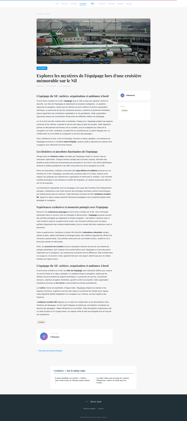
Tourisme (111, 4)
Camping (73, 4)
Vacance (120, 4)
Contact (101, 408)
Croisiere (83, 4)
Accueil (39, 14)
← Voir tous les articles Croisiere (49, 351)
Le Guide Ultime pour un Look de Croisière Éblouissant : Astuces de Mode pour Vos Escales (113, 380)
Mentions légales (89, 408)
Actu (57, 4)
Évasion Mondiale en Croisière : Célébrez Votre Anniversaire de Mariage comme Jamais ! (72, 380)
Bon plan (64, 4)
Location (102, 4)
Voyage (128, 4)
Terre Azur (96, 401)
